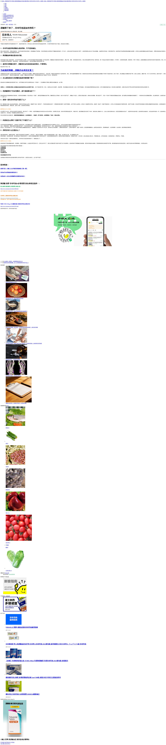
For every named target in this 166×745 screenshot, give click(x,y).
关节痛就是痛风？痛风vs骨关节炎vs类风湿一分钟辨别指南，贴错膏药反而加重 (24, 343)
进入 (8, 405)
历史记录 (7, 573)
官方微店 (3, 742)
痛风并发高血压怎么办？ (11, 282)
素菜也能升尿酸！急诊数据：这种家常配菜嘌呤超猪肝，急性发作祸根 (22, 327)
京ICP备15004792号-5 (5, 743)
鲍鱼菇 (7, 489)
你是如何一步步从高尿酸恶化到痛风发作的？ (13, 176)
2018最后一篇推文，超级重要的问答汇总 (13, 261)
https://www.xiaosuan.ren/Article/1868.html (9, 188)
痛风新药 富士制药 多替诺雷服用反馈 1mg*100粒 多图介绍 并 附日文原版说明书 (33, 677)
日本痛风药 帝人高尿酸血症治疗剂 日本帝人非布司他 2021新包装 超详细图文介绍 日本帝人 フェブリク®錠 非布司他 (46, 644)
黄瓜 (7, 443)
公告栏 (4, 13)
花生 (7, 466)
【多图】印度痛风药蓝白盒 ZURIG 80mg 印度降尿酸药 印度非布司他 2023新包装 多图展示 (37, 661)
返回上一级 (163, 24)
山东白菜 (8, 570)
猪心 (7, 512)
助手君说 (6, 9)
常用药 (6, 7)
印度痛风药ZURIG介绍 (8, 16)
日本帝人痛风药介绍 (7, 18)
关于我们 (12, 742)
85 (8, 466)
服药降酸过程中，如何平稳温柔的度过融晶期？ (16, 311)
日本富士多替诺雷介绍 (8, 15)
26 (9, 489)
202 (8, 427)
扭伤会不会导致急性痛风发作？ (9, 172)
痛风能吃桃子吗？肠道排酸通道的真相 (14, 298)
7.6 (9, 542)
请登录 (4, 22)
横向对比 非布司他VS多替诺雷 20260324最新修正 (23, 694)
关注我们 (5, 19)
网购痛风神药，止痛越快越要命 (13, 359)
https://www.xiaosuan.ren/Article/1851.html (9, 206)
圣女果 (7, 542)
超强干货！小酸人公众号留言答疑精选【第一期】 (14, 168)
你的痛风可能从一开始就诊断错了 (13, 375)
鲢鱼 (7, 427)
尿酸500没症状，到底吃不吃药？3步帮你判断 (16, 403)
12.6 (11, 570)
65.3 (9, 512)
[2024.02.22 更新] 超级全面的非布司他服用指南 (22, 627)
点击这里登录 (12, 574)
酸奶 (7, 547)
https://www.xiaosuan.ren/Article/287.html (9, 198)
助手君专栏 (7, 742)
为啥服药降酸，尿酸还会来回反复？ (17, 70)
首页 (7, 24)
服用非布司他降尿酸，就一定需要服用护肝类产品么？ (16, 262)
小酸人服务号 (9, 20)
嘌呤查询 (6, 10)
